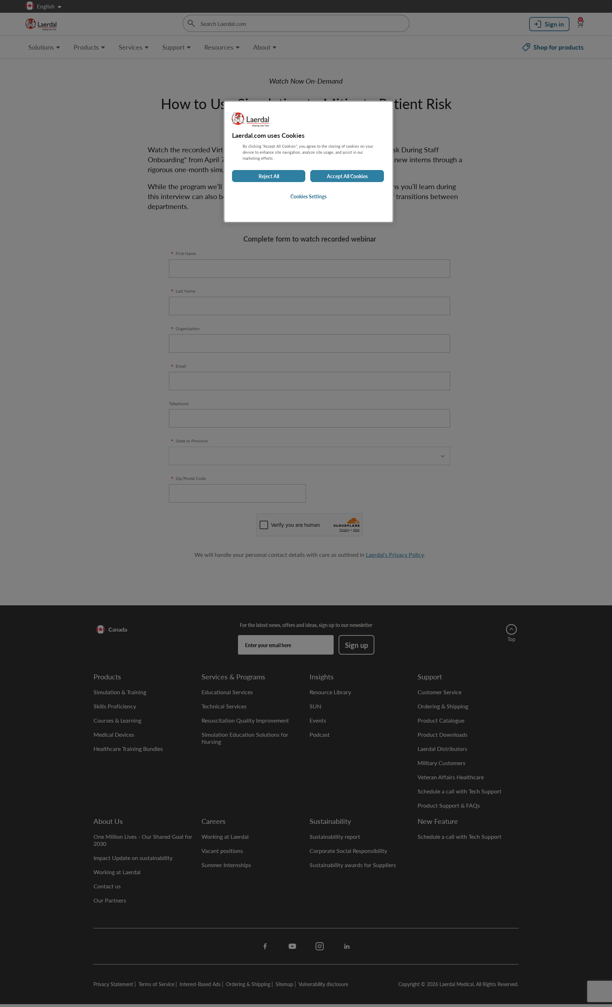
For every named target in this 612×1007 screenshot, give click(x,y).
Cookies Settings (308, 196)
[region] (308, 162)
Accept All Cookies (347, 176)
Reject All (269, 176)
